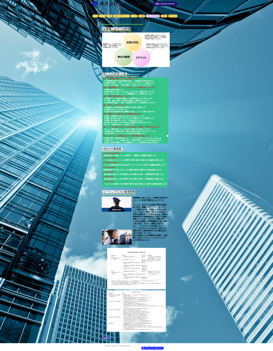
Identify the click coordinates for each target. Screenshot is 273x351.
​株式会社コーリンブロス (125, 3)
